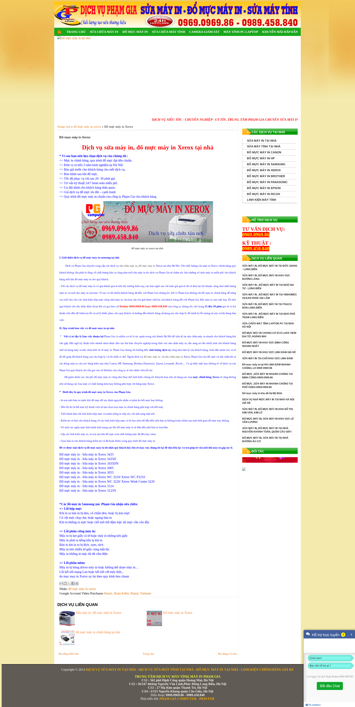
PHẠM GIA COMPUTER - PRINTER (186, 698)
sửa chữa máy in (128, 265)
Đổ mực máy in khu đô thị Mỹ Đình (262, 393)
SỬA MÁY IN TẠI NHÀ (262, 140)
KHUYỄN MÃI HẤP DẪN (280, 31)
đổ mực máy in (147, 265)
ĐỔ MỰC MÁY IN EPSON (264, 188)
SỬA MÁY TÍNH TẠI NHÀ (263, 146)
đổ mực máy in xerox (82, 589)
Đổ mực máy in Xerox (177, 612)
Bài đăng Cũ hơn (227, 653)
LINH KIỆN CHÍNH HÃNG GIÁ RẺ (267, 669)
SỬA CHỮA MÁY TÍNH (168, 31)
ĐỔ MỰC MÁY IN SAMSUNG (266, 164)
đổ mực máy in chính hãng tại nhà (98, 632)
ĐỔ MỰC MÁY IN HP (261, 158)
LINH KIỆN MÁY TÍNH (261, 199)
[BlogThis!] (65, 583)
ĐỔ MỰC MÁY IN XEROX (264, 170)
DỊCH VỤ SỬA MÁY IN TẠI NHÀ (111, 669)
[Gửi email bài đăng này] (61, 583)
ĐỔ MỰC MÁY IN (135, 31)
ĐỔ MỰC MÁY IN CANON (264, 152)
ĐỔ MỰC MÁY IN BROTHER (266, 176)
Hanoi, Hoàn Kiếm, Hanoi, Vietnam (127, 593)
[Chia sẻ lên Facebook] (73, 583)
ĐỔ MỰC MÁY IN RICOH (263, 194)
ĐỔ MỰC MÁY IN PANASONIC (267, 182)
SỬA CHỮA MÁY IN (104, 31)
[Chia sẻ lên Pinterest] (77, 583)
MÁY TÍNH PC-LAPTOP (241, 31)
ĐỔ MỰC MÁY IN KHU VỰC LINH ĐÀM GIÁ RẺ (269, 352)
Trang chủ (148, 653)
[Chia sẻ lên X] (69, 583)
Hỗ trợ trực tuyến (325, 634)
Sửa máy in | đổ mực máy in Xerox (98, 612)
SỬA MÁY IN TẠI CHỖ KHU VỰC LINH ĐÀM (267, 358)
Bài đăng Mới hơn (69, 653)
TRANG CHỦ (76, 31)
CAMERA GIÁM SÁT (204, 31)
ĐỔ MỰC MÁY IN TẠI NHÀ (217, 669)
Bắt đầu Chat (330, 686)
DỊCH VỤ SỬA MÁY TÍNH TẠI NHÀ (166, 669)
